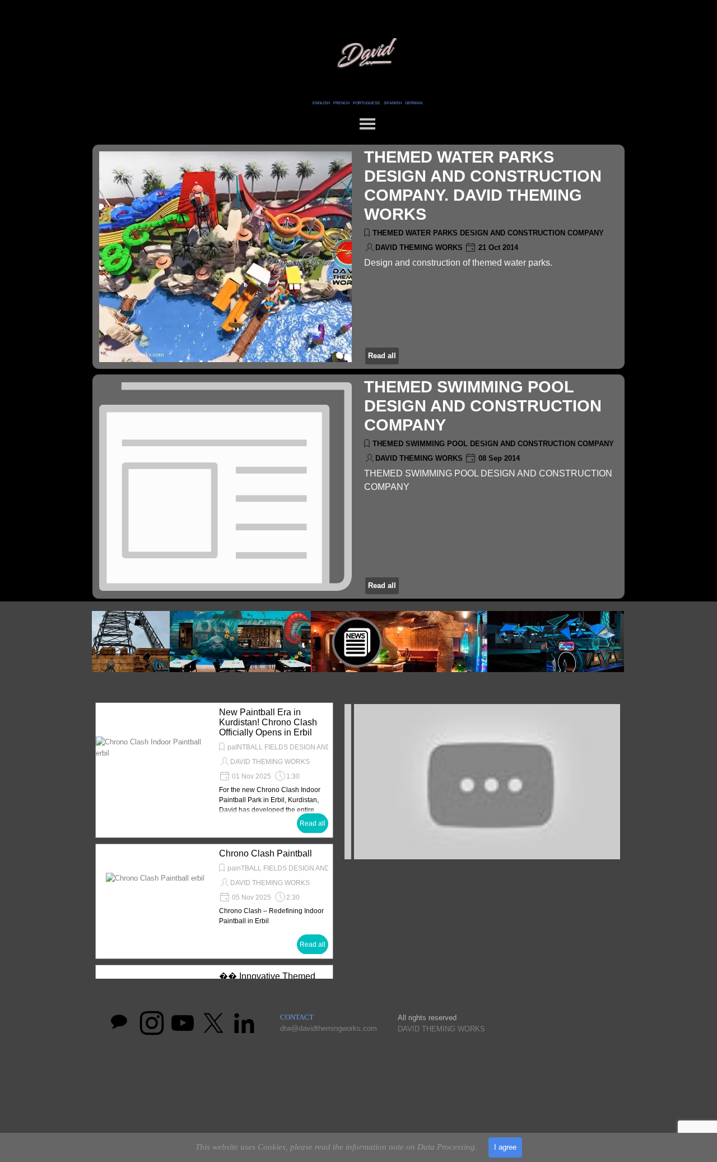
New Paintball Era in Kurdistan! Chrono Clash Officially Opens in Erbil (268, 722)
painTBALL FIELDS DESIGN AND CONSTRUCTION (306, 868)
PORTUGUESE (366, 103)
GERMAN (413, 103)
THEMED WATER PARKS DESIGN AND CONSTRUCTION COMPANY (488, 233)
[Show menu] (367, 124)
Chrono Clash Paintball (265, 853)
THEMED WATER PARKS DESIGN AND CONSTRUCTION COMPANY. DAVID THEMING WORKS (483, 185)
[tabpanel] (367, 102)
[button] (482, 781)
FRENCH (341, 103)
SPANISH (393, 103)
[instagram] (152, 1023)
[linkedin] (244, 1023)
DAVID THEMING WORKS (419, 247)
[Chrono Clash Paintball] (155, 901)
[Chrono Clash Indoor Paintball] (155, 770)
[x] (213, 1023)
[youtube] (183, 1023)
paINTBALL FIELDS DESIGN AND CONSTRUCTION (307, 747)
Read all (382, 355)
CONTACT (297, 1017)
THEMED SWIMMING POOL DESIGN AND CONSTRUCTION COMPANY (483, 405)
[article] (358, 257)
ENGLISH (321, 103)
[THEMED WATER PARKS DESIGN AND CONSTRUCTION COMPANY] (225, 256)
